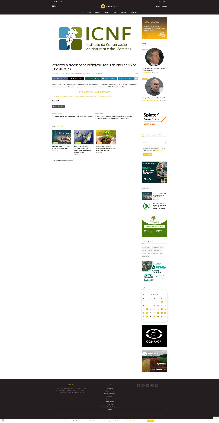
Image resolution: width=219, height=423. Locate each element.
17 (143, 313)
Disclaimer (109, 409)
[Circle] (148, 385)
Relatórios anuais (109, 391)
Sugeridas (88, 12)
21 (158, 313)
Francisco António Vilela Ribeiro (151, 100)
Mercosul (144, 250)
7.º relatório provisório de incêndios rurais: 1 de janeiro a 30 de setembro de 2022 (83, 96)
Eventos (115, 12)
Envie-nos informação (109, 394)
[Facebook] (139, 385)
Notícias (97, 12)
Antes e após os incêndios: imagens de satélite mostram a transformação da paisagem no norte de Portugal (82, 149)
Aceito (151, 421)
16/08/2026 (163, 100)
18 (147, 313)
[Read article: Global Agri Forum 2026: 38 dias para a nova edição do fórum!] (61, 137)
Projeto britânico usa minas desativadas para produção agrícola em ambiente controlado (105, 148)
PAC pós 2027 (157, 250)
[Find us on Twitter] (54, 1)
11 (147, 309)
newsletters (159, 150)
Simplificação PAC (146, 253)
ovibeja (150, 250)
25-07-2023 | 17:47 (67, 73)
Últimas (76, 73)
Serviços (134, 12)
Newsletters (164, 1)
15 (161, 309)
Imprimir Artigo (57, 106)
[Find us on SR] (61, 1)
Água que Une (145, 256)
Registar (165, 6)
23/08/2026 (155, 72)
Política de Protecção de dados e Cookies (135, 421)
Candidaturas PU (146, 247)
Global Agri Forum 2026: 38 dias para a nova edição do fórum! (60, 147)
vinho (161, 253)
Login (158, 6)
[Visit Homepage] (109, 6)
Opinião (106, 12)
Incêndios (88, 73)
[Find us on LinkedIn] (56, 1)
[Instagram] (152, 385)
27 (154, 316)
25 (147, 316)
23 (165, 313)
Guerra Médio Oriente (157, 247)
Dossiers (124, 12)
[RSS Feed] (157, 385)
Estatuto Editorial (109, 401)
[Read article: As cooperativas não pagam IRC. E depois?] (154, 86)
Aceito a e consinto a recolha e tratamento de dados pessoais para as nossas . (154, 148)
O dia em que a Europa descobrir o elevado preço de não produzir (153, 69)
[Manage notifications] (3, 420)
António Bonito (147, 72)
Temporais (155, 253)
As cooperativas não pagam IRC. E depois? (153, 98)
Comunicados (81, 73)
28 (158, 316)
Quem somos (109, 388)
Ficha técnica (109, 404)
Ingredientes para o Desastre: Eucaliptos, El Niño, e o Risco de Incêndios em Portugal (159, 206)
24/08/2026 (55, 150)
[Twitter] (143, 385)
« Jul (144, 294)
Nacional (77, 143)
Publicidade (109, 396)
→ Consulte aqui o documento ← (95, 92)
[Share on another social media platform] (136, 78)
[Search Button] (159, 1)
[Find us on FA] (52, 1)
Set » (165, 294)
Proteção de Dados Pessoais (109, 407)
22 (161, 313)
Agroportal (56, 73)
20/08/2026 (156, 211)
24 (143, 316)
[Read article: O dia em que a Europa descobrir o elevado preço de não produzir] (154, 57)
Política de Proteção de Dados (156, 147)
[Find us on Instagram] (58, 1)
